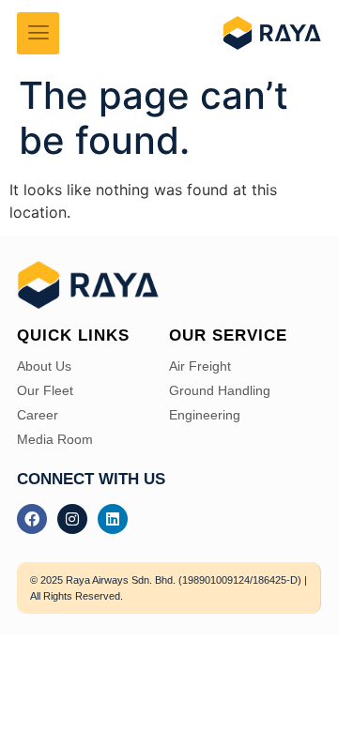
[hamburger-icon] (38, 33)
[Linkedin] (113, 519)
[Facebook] (32, 519)
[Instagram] (72, 519)
